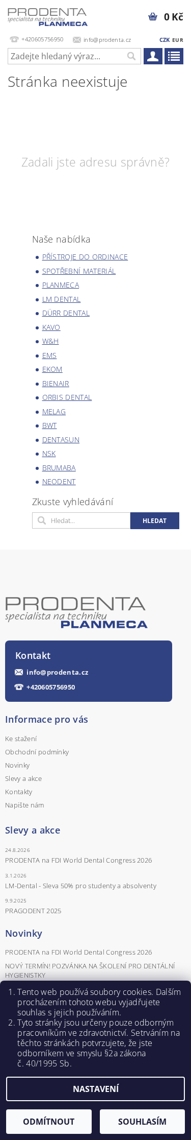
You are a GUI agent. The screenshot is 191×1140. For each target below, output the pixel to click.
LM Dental (61, 299)
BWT (49, 425)
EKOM (52, 369)
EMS (49, 355)
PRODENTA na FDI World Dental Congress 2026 (78, 860)
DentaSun (61, 439)
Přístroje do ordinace (85, 257)
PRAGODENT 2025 (33, 910)
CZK (164, 39)
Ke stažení (21, 738)
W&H (50, 341)
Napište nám (24, 805)
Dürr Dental (66, 313)
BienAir (55, 383)
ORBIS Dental (67, 397)
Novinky (17, 765)
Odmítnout (48, 1121)
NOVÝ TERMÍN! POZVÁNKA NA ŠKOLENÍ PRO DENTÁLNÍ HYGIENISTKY (90, 970)
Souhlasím (142, 1121)
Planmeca (60, 285)
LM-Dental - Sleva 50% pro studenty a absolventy (80, 885)
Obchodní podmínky (37, 751)
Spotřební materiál (79, 271)
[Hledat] (131, 56)
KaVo (51, 327)
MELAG (54, 411)
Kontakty (19, 791)
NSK (49, 453)
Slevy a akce (23, 778)
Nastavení (96, 1089)
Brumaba (59, 467)
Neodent (59, 481)
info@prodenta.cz (57, 672)
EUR (177, 39)
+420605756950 (50, 687)
